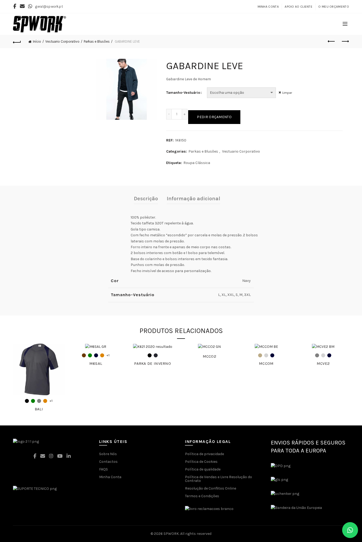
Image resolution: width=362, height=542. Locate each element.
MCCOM (266, 363)
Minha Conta (268, 6)
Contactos (108, 461)
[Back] (17, 41)
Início (37, 41)
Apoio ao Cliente (298, 6)
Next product (345, 41)
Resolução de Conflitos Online (210, 488)
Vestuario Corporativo (62, 41)
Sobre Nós (108, 454)
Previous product (331, 41)
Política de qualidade (202, 469)
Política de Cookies (201, 461)
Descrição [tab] (146, 199)
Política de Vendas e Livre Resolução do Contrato (218, 479)
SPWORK (171, 533)
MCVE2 (323, 363)
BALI (39, 409)
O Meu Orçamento (333, 6)
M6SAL (95, 363)
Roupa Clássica (196, 163)
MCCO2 (210, 356)
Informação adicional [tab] (193, 199)
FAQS (103, 469)
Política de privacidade (204, 454)
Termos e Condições (202, 496)
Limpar (287, 93)
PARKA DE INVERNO (152, 363)
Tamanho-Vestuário (183, 92)
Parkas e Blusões (97, 41)
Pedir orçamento (214, 117)
